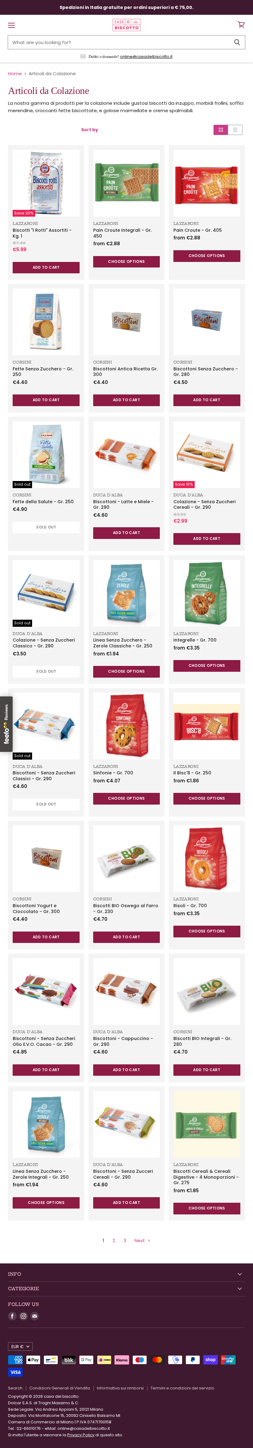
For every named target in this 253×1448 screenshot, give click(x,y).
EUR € (17, 1347)
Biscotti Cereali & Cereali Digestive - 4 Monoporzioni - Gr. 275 (206, 1177)
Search (15, 1388)
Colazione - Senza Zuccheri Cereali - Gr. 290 (204, 505)
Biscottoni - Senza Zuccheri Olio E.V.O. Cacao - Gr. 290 (44, 1041)
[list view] (235, 130)
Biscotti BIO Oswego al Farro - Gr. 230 (125, 909)
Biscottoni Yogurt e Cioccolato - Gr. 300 (36, 909)
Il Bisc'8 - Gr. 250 (192, 773)
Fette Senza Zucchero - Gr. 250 (43, 372)
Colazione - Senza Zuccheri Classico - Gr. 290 (44, 643)
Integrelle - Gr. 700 (195, 640)
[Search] (237, 42)
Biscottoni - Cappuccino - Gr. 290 (123, 1041)
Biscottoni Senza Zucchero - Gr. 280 (205, 372)
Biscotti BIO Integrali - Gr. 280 (202, 1041)
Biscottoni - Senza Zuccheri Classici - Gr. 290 (44, 776)
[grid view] (221, 130)
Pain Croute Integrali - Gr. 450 (122, 233)
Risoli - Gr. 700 (190, 906)
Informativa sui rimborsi (120, 1388)
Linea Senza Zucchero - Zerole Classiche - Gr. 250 (122, 643)
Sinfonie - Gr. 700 (113, 773)
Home (15, 73)
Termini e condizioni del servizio (182, 1388)
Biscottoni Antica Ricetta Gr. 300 (125, 372)
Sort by (89, 129)
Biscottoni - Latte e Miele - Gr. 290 (123, 505)
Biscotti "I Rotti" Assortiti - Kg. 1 (42, 233)
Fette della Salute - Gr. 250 (43, 502)
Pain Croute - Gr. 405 (197, 230)
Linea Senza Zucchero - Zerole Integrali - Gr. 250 (41, 1174)
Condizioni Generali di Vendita (59, 1388)
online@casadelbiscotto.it (146, 56)
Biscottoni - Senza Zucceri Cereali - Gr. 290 (123, 1174)
